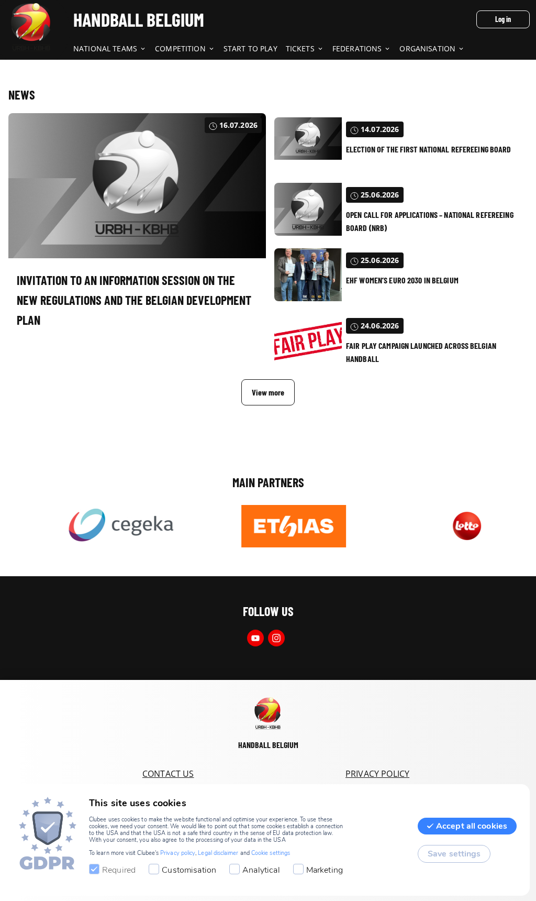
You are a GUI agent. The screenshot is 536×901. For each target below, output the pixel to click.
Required (119, 870)
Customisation (189, 870)
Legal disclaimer (218, 853)
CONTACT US (168, 773)
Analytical (261, 870)
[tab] (114, 49)
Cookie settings (270, 853)
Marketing (324, 870)
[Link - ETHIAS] (277, 526)
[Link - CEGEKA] (105, 526)
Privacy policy (177, 853)
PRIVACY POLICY (377, 773)
